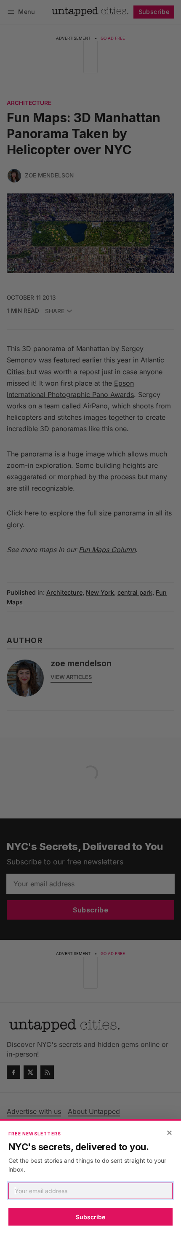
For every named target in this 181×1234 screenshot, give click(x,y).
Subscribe (90, 1217)
